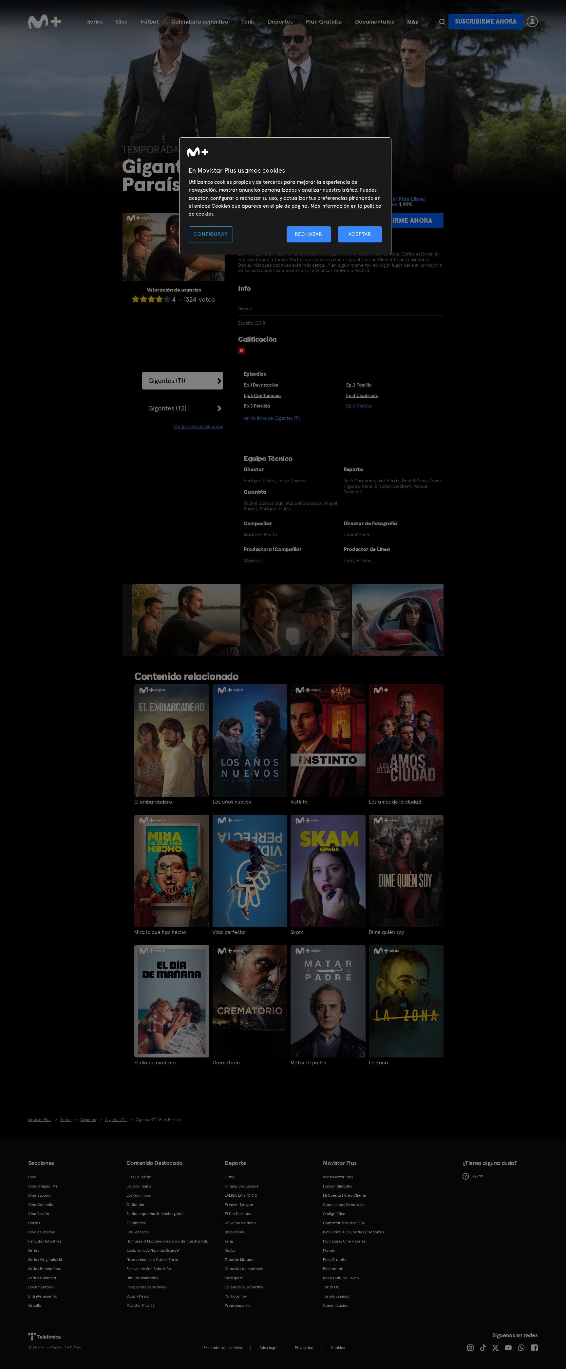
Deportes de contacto (244, 1268)
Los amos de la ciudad (395, 802)
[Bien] (159, 298)
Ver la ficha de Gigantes (198, 426)
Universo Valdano (240, 1223)
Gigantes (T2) (167, 408)
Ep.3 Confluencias (262, 395)
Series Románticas (44, 1268)
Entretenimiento (42, 1296)
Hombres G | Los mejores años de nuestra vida (167, 1241)
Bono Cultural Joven (341, 1278)
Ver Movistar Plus (338, 1177)
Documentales (374, 21)
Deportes (280, 21)
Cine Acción (38, 1213)
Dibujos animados (142, 1278)
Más (412, 22)
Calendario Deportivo (244, 1287)
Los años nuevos (232, 802)
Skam (297, 932)
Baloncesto (234, 1232)
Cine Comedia (40, 1204)
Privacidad (304, 1347)
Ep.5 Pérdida (257, 406)
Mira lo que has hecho (160, 932)
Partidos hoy (236, 1296)
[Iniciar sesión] (532, 21)
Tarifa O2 (331, 1287)
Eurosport (233, 1278)
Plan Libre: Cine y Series (344, 1241)
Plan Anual (332, 1268)
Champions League (242, 1186)
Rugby (230, 1250)
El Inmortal (136, 1223)
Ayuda (477, 1176)
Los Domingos (138, 1195)
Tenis (248, 21)
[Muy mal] (135, 298)
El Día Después (238, 1213)
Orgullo (34, 1305)
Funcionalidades (337, 1186)
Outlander (135, 1204)
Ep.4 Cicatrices (362, 395)
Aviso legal (268, 1347)
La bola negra (138, 1186)
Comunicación (336, 1305)
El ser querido (138, 1177)
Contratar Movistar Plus (344, 1223)
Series (95, 21)
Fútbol (149, 21)
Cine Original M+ (43, 1186)
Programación (237, 1305)
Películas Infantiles (44, 1241)
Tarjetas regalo (336, 1296)
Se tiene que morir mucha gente (155, 1213)
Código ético (334, 1213)
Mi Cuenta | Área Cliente (344, 1195)
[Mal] (143, 298)
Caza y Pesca (137, 1296)
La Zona (378, 1063)
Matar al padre (308, 1063)
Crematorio (226, 1063)
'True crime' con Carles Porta (152, 1259)
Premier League (239, 1204)
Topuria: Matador (240, 1259)
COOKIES (338, 1347)
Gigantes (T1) (166, 381)
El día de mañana (155, 1063)
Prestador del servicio (222, 1347)
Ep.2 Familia (358, 385)
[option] (187, 620)
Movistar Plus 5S (140, 1305)
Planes (329, 1250)
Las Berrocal (137, 1232)
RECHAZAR (308, 234)
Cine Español (39, 1195)
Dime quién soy (386, 932)
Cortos (34, 1223)
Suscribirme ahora (486, 21)
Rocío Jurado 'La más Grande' (153, 1250)
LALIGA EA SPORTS (241, 1195)
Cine (122, 21)
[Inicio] (44, 21)
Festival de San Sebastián (148, 1268)
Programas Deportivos (146, 1287)
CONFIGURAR (211, 234)
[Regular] (151, 298)
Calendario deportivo (199, 21)
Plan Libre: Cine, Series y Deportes (353, 1232)
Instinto (299, 802)
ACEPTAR (360, 234)
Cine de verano (41, 1232)
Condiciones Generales (343, 1204)
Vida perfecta (229, 932)
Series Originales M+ (46, 1259)
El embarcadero (153, 802)
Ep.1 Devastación (261, 385)
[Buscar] (442, 22)
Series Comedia (42, 1278)
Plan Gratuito (324, 21)
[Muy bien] (167, 298)
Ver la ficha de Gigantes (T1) (272, 418)
